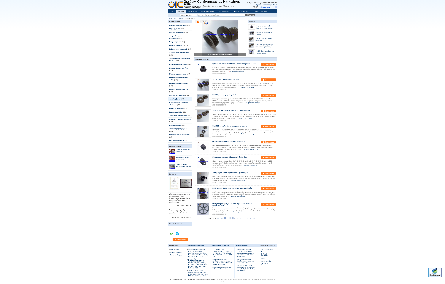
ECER (222, 281)
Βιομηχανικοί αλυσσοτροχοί (178, 83)
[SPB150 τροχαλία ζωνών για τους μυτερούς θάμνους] (251, 45)
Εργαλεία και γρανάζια (176, 45)
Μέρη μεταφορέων (175, 42)
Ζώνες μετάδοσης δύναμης (178, 116)
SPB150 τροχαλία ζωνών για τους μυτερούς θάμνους (264, 46)
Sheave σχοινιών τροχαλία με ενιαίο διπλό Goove (230, 157)
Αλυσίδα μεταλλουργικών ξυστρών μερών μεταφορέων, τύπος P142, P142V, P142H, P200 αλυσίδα (246, 268)
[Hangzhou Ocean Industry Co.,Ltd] (276, 7)
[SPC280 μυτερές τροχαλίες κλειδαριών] (251, 39)
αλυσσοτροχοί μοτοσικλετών (178, 89)
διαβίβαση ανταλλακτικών (177, 25)
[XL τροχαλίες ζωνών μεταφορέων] (172, 161)
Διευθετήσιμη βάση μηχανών (178, 129)
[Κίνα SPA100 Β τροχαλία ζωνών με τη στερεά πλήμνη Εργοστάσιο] (203, 131)
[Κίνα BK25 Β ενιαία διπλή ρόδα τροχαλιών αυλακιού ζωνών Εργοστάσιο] (203, 193)
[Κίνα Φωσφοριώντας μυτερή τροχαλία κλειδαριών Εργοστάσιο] (203, 147)
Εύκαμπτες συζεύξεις (176, 108)
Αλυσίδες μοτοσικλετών (177, 95)
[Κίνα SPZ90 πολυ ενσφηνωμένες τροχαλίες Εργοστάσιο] (203, 84)
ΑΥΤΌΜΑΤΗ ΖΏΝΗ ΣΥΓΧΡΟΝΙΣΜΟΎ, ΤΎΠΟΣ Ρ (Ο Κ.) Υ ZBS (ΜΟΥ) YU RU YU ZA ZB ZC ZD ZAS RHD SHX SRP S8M (222, 253)
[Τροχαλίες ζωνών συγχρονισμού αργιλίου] (172, 169)
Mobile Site (265, 264)
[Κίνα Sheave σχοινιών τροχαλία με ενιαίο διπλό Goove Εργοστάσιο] (203, 162)
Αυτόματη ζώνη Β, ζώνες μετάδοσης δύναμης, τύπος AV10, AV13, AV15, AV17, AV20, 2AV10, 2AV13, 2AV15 (222, 261)
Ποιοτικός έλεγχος (223, 11)
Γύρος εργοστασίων (207, 11)
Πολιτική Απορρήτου (176, 280)
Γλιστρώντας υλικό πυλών (178, 74)
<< (221, 218)
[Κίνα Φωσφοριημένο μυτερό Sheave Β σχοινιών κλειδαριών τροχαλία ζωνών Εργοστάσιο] (203, 209)
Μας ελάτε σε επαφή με (241, 11)
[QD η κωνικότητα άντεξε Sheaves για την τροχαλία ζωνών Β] (251, 27)
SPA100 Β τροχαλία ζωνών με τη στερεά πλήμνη (265, 52)
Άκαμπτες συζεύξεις (175, 112)
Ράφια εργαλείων (175, 29)
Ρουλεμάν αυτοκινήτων (176, 140)
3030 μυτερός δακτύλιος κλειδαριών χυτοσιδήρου (230, 173)
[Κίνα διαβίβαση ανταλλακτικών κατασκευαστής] (176, 4)
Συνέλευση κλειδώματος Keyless (180, 119)
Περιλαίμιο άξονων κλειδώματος (179, 135)
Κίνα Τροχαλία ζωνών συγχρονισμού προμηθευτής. (200, 280)
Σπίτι (172, 11)
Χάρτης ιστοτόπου (266, 261)
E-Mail (263, 258)
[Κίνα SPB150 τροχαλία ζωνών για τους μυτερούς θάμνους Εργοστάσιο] (203, 115)
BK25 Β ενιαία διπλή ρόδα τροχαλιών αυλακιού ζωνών (232, 188)
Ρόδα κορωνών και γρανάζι (178, 49)
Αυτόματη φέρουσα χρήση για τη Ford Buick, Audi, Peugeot (222, 268)
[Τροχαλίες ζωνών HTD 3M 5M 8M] (172, 154)
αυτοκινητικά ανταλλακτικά (178, 64)
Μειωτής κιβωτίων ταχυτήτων (178, 68)
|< (218, 218)
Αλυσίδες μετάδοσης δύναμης (179, 53)
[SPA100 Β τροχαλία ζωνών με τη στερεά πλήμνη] (251, 52)
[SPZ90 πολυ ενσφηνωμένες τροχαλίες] (220, 38)
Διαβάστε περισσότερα (237, 72)
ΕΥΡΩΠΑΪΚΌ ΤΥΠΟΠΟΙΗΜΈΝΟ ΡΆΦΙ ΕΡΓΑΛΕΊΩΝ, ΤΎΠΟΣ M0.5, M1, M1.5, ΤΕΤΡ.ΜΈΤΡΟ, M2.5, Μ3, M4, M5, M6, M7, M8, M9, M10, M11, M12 (198, 263)
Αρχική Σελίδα (172, 18)
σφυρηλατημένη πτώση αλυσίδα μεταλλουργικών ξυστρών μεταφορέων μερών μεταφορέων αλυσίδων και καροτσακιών (245, 253)
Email (275, 5)
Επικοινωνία (269, 64)
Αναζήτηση (251, 15)
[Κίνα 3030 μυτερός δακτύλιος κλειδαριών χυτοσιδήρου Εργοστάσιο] (203, 178)
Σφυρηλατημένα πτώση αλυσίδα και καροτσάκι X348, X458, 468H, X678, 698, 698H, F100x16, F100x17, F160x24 (198, 273)
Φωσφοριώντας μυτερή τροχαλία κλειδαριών (228, 141)
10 (254, 218)
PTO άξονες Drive (175, 125)
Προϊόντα (181, 11)
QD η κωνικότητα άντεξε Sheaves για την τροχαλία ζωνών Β (264, 27)
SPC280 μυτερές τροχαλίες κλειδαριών (264, 39)
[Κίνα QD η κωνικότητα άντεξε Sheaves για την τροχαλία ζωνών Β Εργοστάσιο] (203, 69)
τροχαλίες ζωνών (175, 99)
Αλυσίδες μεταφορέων (176, 32)
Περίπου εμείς (192, 11)
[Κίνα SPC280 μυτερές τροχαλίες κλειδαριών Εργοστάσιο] (203, 100)
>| (261, 218)
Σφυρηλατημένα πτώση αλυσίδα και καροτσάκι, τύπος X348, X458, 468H (246, 261)
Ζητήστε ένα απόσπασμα (264, 5)
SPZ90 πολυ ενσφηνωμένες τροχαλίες (220, 54)
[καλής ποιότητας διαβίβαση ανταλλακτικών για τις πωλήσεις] (174, 189)
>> (258, 218)
